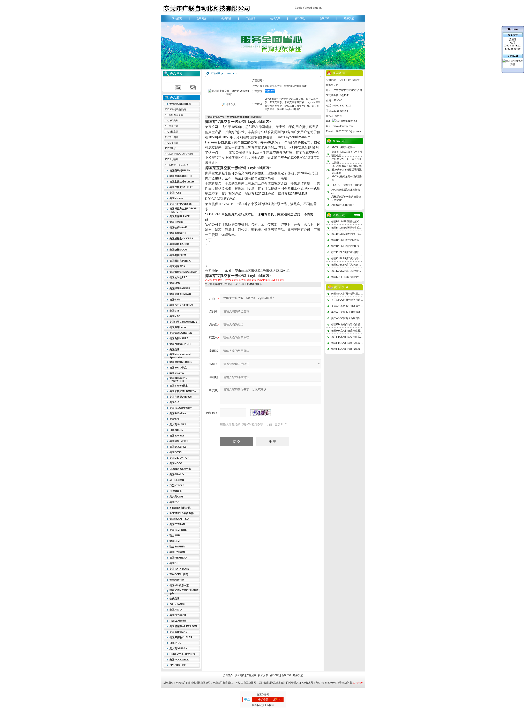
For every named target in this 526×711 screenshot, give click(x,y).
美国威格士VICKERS (181, 238)
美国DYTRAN (177, 524)
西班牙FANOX (177, 604)
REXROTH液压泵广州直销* (346, 185)
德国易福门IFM (178, 255)
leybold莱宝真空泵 (235, 280)
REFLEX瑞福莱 (178, 620)
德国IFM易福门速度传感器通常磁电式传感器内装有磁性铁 (362, 330)
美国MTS (175, 310)
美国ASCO (176, 609)
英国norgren (177, 373)
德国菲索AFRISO (179, 518)
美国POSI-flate (178, 413)
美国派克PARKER (180, 216)
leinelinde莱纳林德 (180, 507)
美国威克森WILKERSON (183, 626)
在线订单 (324, 18)
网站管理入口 (293, 682)
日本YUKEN (176, 430)
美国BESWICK (178, 615)
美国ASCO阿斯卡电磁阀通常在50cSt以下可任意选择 (360, 312)
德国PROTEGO (178, 557)
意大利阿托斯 (177, 579)
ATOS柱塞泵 (171, 131)
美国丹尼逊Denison (180, 203)
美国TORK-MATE (179, 568)
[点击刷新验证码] (260, 412)
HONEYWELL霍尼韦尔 (182, 654)
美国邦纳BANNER (180, 288)
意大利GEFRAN (178, 648)
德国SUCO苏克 (178, 367)
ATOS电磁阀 (171, 159)
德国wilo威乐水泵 (179, 585)
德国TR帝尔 (176, 221)
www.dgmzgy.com (343, 126)
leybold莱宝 (263, 280)
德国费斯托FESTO (180, 170)
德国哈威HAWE (178, 227)
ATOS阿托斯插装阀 (175, 109)
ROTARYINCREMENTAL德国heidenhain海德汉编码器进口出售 (346, 169)
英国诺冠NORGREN (181, 332)
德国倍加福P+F (178, 233)
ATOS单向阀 (171, 120)
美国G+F (174, 402)
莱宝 (282, 280)
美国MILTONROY (179, 457)
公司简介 (201, 18)
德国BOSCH (176, 452)
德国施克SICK (177, 266)
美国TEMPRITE (178, 530)
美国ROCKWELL (179, 659)
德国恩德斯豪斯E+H (181, 176)
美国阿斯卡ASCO (179, 244)
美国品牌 (174, 349)
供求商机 (226, 18)
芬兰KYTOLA (177, 485)
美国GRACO (177, 474)
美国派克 (174, 419)
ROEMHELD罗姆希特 (182, 513)
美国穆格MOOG (178, 249)
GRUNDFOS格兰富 (180, 468)
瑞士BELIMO (177, 480)
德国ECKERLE (178, 446)
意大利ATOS (176, 496)
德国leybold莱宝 (179, 385)
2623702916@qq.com (348, 131)
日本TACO (175, 643)
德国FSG (174, 502)
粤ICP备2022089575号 (328, 682)
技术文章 (275, 18)
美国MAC (175, 316)
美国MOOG (176, 463)
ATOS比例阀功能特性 (343, 147)
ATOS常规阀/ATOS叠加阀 (179, 153)
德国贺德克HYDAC (180, 294)
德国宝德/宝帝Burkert (182, 181)
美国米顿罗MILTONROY (183, 391)
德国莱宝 (251, 280)
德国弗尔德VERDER (181, 362)
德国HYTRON (177, 552)
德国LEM (175, 541)
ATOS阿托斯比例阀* (342, 205)
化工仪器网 (250, 682)
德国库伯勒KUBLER (181, 637)
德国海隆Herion (178, 327)
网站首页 (177, 18)
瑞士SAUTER (177, 546)
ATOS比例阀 (171, 137)
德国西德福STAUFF (180, 344)
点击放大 (230, 104)
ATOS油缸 (170, 148)
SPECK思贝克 (178, 665)
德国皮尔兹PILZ (178, 277)
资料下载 (300, 18)
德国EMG (175, 283)
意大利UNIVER (178, 424)
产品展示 (251, 18)
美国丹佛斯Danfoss (181, 396)
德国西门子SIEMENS (181, 305)
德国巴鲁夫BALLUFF (181, 187)
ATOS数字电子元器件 (176, 165)
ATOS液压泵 (171, 142)
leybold (275, 280)
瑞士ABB (175, 535)
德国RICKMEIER (179, 441)
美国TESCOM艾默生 (181, 407)
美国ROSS (175, 192)
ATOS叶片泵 (171, 126)
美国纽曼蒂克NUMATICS (183, 321)
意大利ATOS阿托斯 (180, 104)
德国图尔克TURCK (180, 260)
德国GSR (175, 299)
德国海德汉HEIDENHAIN (183, 271)
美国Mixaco (176, 198)
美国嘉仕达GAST (179, 631)
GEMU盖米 (176, 491)
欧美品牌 (174, 598)
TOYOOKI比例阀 (179, 574)
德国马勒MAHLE (179, 338)
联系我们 (349, 18)
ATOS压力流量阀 (174, 115)
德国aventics (177, 435)
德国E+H (174, 563)
